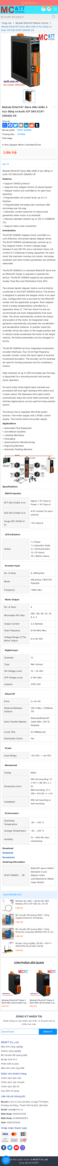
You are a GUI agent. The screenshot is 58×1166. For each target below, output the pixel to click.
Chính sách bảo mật (11, 1078)
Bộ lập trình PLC (9, 1059)
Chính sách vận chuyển (12, 1082)
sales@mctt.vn (15, 1109)
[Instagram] (22, 1147)
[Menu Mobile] (54, 9)
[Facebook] (3, 1147)
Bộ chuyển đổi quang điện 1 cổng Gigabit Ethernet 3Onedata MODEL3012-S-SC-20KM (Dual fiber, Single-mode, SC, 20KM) (33, 916)
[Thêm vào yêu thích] (54, 107)
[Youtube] (16, 1147)
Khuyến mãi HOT (12, 894)
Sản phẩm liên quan (29, 962)
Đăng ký (48, 1031)
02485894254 (20, 1118)
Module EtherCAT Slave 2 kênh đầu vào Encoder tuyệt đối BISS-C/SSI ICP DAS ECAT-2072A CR (15, 1001)
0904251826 (30, 3)
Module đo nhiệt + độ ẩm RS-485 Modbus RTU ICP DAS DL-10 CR (32, 902)
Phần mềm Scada (10, 1063)
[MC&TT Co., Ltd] (13, 9)
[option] (29, 60)
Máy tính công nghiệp (12, 1046)
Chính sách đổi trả (10, 1086)
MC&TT (35, 1163)
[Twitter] (9, 1147)
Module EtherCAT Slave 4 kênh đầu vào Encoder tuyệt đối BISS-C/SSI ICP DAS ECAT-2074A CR (43, 1001)
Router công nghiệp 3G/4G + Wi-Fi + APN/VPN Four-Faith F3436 (33, 944)
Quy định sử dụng (10, 1090)
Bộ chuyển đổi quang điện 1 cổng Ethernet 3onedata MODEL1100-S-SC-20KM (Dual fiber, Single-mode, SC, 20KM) (34, 930)
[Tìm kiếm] (53, 17)
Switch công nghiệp (11, 1051)
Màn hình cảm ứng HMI (12, 1068)
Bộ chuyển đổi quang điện (14, 1055)
